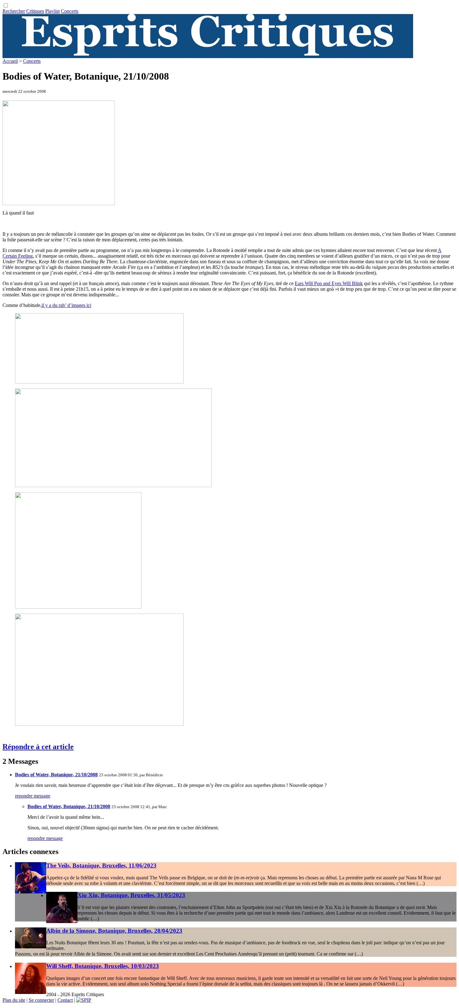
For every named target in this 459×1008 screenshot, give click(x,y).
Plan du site (13, 1000)
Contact (65, 1000)
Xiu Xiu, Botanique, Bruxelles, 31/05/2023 (131, 895)
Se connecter (41, 1000)
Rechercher (13, 11)
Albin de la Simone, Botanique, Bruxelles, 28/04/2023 (114, 930)
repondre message (32, 795)
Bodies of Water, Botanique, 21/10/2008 (56, 774)
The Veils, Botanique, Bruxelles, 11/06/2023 (101, 865)
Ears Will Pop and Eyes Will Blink (329, 283)
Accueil (10, 61)
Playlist (52, 11)
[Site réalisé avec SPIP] (83, 1000)
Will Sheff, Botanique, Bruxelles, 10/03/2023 (102, 966)
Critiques (35, 11)
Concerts (69, 11)
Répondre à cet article (38, 747)
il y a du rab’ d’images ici (66, 305)
